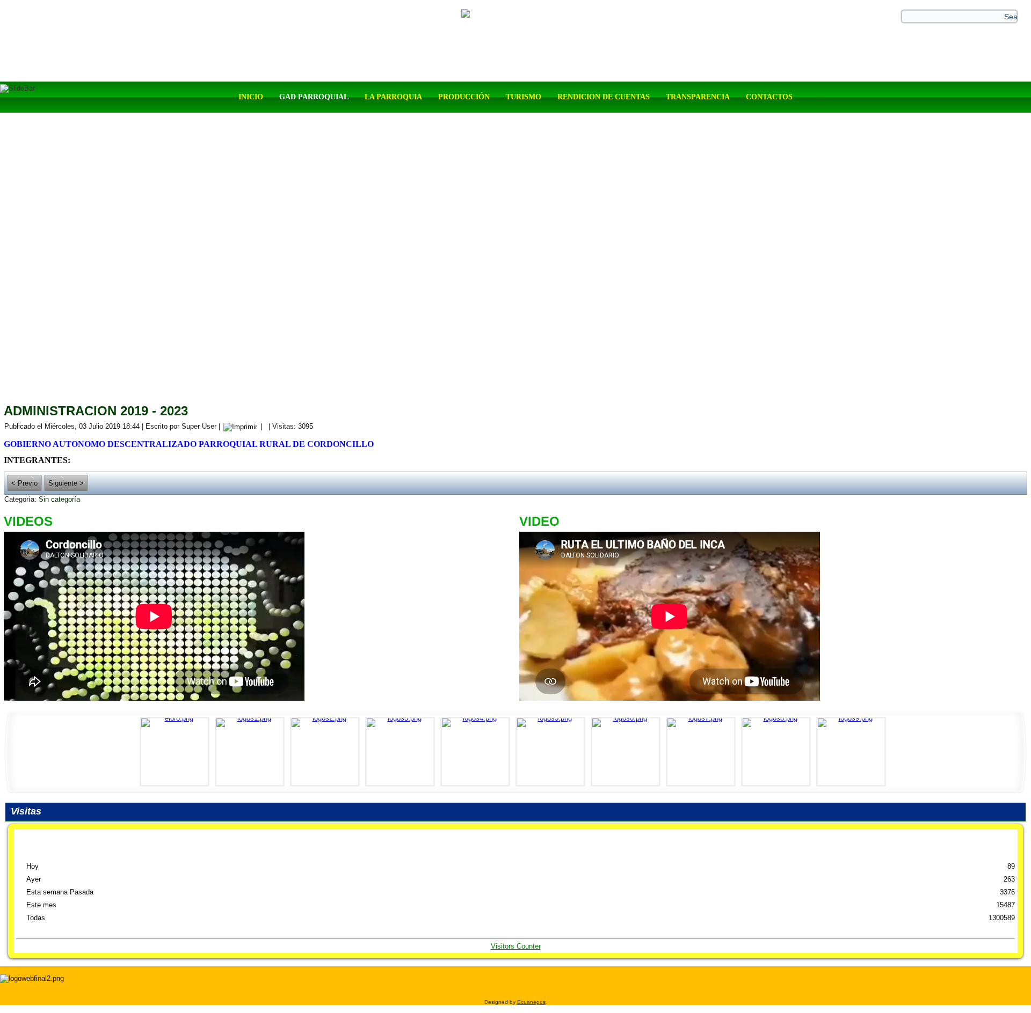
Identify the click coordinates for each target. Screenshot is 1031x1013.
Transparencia (698, 97)
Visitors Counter (516, 946)
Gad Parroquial (313, 97)
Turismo (523, 97)
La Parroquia (393, 97)
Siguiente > (66, 483)
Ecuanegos (531, 1002)
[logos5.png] (553, 752)
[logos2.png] (327, 752)
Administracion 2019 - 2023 (96, 410)
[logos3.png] (402, 752)
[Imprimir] (240, 426)
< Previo (24, 483)
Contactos (769, 97)
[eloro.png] (177, 752)
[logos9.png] (853, 752)
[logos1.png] (252, 752)
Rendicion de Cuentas (603, 97)
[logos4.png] (478, 752)
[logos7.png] (703, 752)
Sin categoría (59, 499)
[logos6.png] (628, 752)
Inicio (250, 97)
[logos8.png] (778, 752)
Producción (464, 97)
